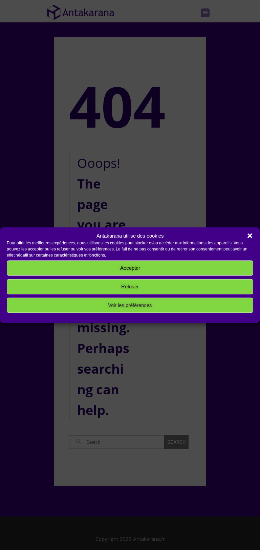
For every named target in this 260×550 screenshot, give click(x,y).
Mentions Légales (176, 315)
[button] (249, 235)
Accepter (130, 268)
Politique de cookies (86, 315)
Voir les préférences (130, 305)
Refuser (130, 286)
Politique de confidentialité (132, 315)
